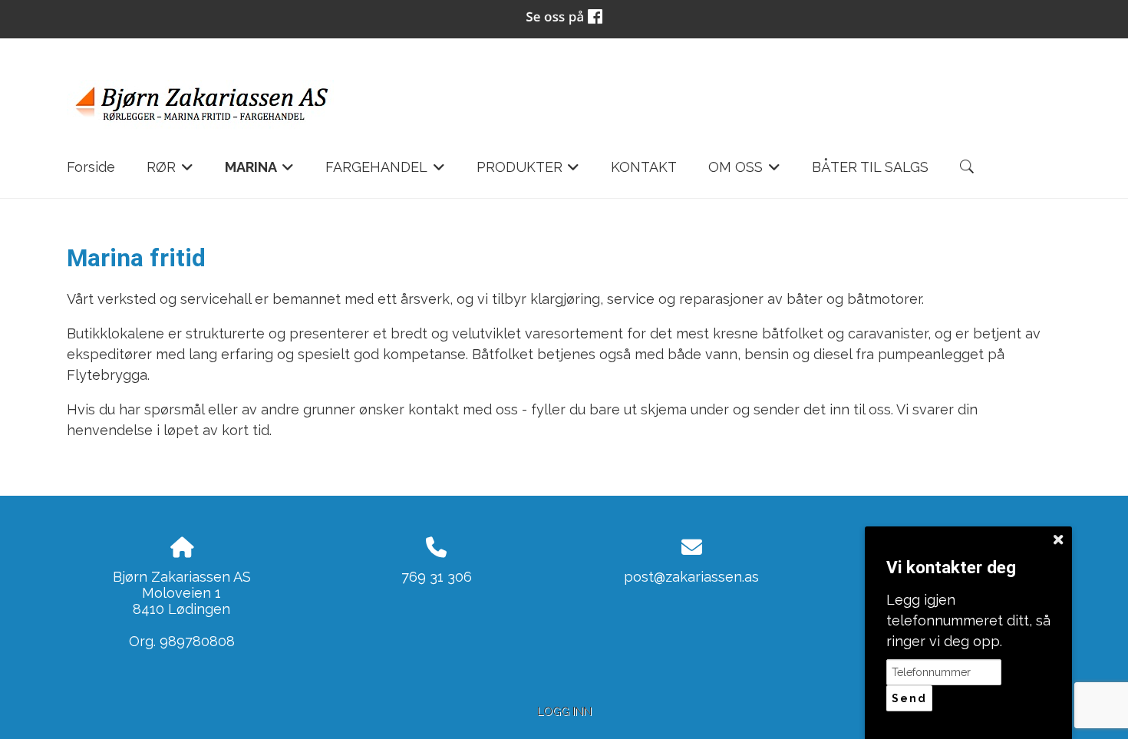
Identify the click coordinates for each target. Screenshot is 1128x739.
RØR (170, 171)
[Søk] (967, 166)
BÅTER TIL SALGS (870, 167)
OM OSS (744, 171)
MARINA (260, 171)
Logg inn (564, 711)
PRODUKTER (528, 171)
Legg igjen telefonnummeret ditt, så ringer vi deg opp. (968, 620)
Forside (91, 167)
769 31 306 (436, 577)
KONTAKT (644, 167)
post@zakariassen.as (691, 577)
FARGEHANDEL (385, 171)
